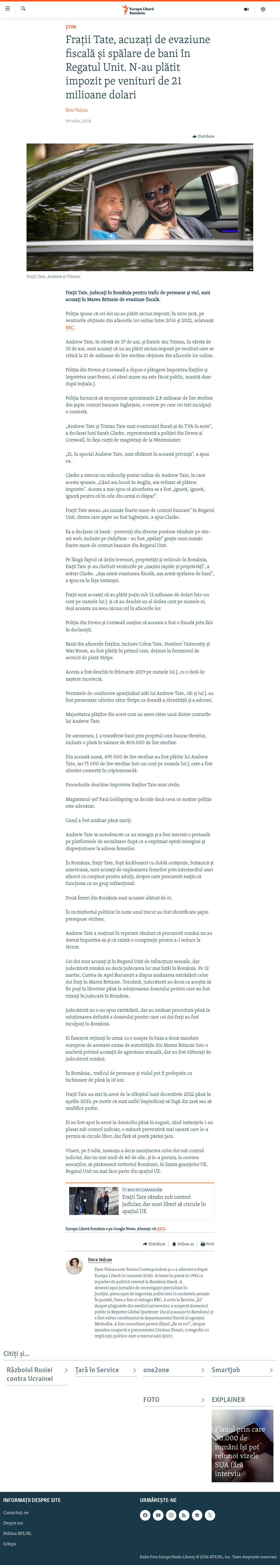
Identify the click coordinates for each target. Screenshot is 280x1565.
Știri (71, 27)
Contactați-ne (16, 1513)
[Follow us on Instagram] (171, 1515)
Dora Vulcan (77, 110)
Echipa (9, 1544)
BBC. (70, 328)
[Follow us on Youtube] (158, 1515)
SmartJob (226, 1370)
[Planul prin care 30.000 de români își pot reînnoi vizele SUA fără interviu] (242, 1446)
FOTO (151, 1400)
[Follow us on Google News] (197, 1515)
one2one (156, 1370)
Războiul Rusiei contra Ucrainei (30, 1375)
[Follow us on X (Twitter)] (210, 1515)
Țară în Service (97, 1370)
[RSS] (184, 1515)
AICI (161, 1229)
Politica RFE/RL (17, 1534)
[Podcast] (263, 9)
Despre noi (13, 1523)
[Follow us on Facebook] (145, 1515)
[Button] (203, 136)
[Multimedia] (246, 9)
